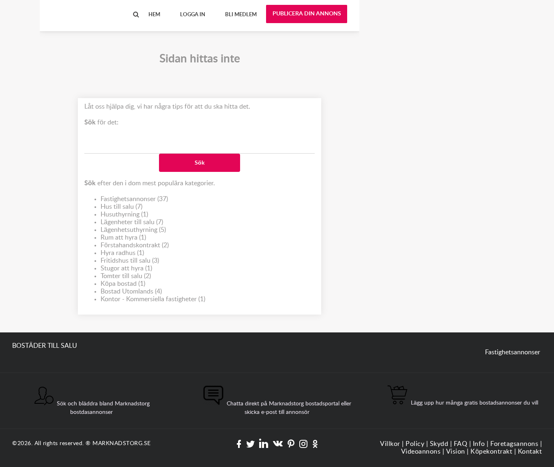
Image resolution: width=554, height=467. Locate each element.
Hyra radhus (122, 253)
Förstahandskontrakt (135, 245)
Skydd (439, 444)
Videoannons (421, 451)
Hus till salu (121, 207)
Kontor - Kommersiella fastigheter (153, 299)
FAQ (461, 444)
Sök (199, 163)
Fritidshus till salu (130, 260)
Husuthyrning (124, 214)
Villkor (390, 444)
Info (479, 444)
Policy (415, 444)
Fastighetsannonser (134, 199)
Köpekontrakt (491, 451)
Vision (455, 451)
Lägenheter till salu (132, 222)
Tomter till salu (126, 276)
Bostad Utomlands (131, 291)
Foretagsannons (514, 444)
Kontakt (530, 451)
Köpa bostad (123, 284)
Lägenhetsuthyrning (133, 230)
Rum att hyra (123, 237)
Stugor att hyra (126, 268)
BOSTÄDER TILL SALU (84, 7)
